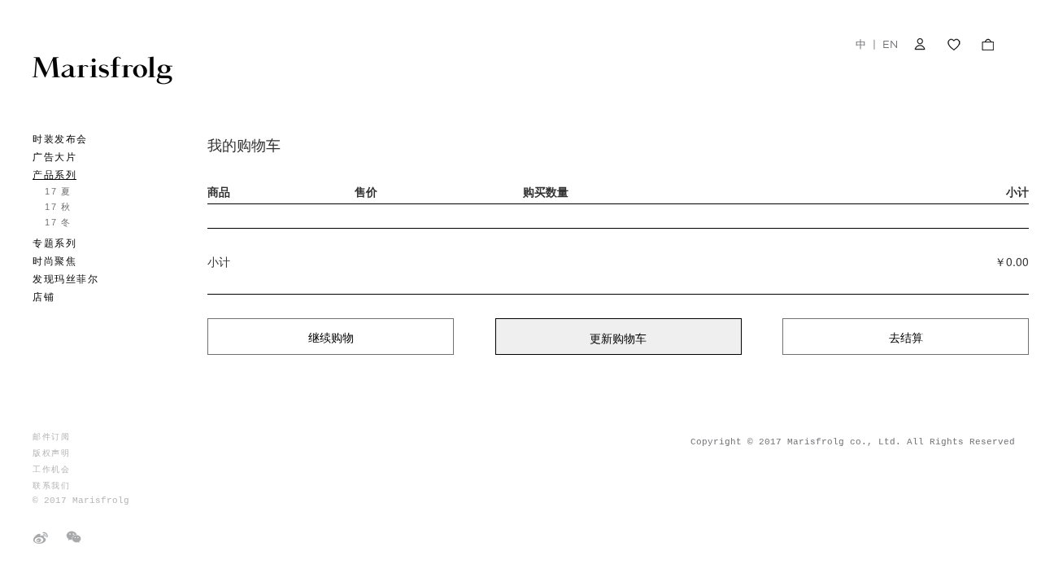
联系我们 (51, 485)
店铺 (43, 297)
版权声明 (51, 452)
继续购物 (331, 337)
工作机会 (51, 469)
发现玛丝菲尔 (65, 279)
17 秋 (58, 207)
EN (890, 44)
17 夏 (58, 191)
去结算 (906, 337)
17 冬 (58, 222)
